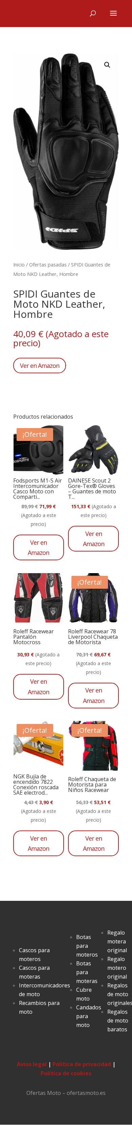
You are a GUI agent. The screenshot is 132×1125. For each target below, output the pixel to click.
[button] (107, 65)
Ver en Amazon (39, 365)
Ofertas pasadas (48, 264)
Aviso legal (32, 1064)
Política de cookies (66, 1073)
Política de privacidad (81, 1064)
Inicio (19, 264)
